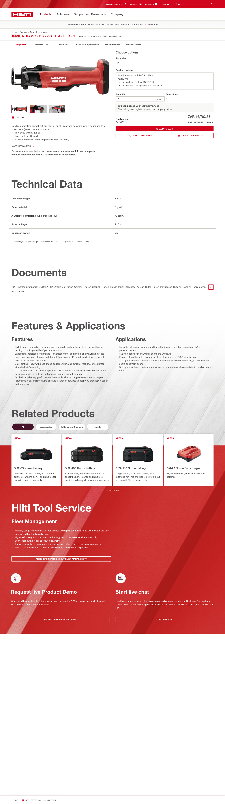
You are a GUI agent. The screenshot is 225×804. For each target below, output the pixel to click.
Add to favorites (142, 135)
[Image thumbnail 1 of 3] (19, 109)
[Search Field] (211, 4)
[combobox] (194, 4)
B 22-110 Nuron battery (131, 468)
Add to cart (166, 129)
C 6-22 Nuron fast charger (183, 468)
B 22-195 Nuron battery (80, 468)
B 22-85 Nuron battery (28, 468)
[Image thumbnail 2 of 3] (38, 109)
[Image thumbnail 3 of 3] (57, 109)
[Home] (22, 14)
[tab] (20, 44)
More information (21, 146)
